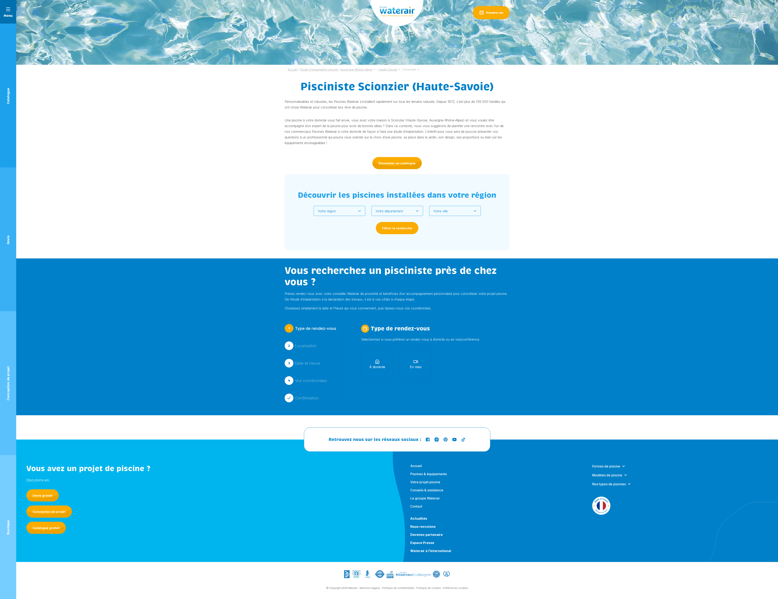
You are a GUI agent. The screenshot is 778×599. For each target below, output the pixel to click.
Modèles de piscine (607, 475)
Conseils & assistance (426, 490)
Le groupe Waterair (425, 498)
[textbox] (337, 211)
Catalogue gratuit (46, 528)
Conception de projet (49, 512)
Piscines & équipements (428, 474)
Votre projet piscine (425, 482)
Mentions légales (370, 587)
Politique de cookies (428, 587)
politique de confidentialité (445, 456)
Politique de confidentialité (398, 587)
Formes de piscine (606, 466)
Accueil (416, 466)
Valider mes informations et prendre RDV (396, 424)
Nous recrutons (423, 527)
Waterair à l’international (430, 551)
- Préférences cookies (454, 587)
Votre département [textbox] (389, 211)
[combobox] (339, 211)
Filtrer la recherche (397, 228)
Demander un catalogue (397, 163)
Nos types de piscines (609, 484)
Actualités (418, 518)
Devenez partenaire (426, 535)
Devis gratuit (42, 495)
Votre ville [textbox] (440, 211)
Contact (416, 506)
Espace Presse (422, 543)
